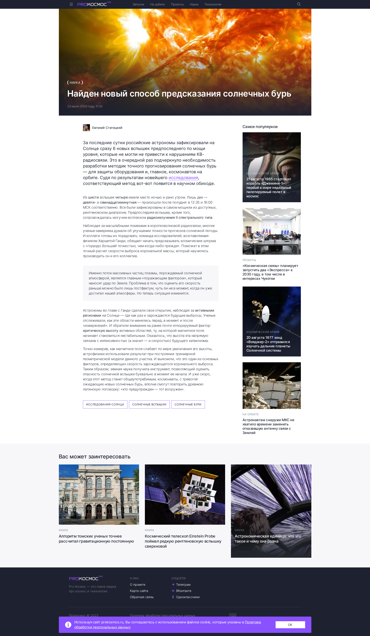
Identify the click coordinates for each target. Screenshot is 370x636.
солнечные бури (188, 404)
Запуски (138, 4)
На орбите (157, 4)
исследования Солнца (105, 404)
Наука (194, 4)
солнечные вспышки (149, 404)
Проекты (177, 4)
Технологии (213, 4)
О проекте (137, 584)
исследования (183, 177)
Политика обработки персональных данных (162, 615)
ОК (290, 625)
